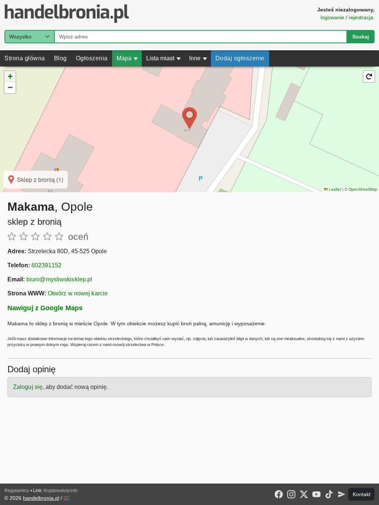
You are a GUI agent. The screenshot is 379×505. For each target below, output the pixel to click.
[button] (189, 118)
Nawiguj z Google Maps (45, 308)
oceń (78, 236)
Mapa (127, 58)
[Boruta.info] (67, 498)
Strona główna (24, 58)
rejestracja (361, 17)
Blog (60, 58)
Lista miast (163, 58)
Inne (198, 58)
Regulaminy (16, 490)
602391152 (46, 265)
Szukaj (360, 37)
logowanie (332, 17)
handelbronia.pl (41, 498)
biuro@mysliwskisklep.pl (59, 279)
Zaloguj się (28, 387)
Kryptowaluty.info (61, 490)
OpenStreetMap (363, 189)
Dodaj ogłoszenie (240, 58)
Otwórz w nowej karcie (78, 293)
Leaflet (334, 189)
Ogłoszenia (92, 58)
